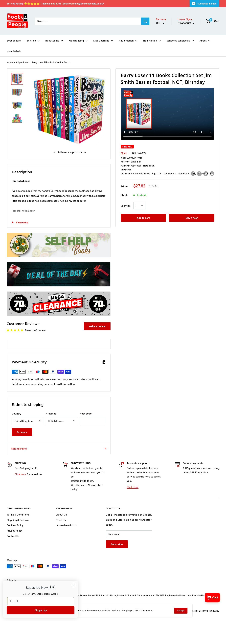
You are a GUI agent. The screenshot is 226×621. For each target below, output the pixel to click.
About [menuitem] (203, 40)
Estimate (22, 432)
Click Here (20, 474)
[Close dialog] (73, 585)
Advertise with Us (66, 525)
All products (22, 62)
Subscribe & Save (206, 3)
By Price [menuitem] (31, 40)
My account (185, 22)
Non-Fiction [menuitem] (150, 40)
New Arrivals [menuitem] (14, 51)
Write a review (97, 326)
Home (10, 62)
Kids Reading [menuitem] (76, 40)
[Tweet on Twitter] (205, 173)
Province (51, 413)
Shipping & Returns (18, 519)
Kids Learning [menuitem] (101, 40)
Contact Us (13, 536)
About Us (61, 514)
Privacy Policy (15, 530)
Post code (86, 413)
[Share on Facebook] (193, 173)
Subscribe (117, 544)
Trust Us (61, 519)
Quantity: (126, 205)
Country (16, 413)
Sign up (41, 610)
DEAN (123, 153)
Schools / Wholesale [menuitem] (178, 40)
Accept (180, 610)
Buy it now (192, 217)
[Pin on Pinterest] (199, 173)
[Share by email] (212, 173)
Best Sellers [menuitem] (14, 40)
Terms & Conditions (18, 514)
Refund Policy (19, 448)
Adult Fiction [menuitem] (126, 40)
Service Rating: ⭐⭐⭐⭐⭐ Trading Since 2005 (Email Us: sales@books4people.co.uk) (55, 3)
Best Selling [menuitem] (52, 40)
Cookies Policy (15, 525)
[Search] (145, 21)
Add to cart (143, 217)
